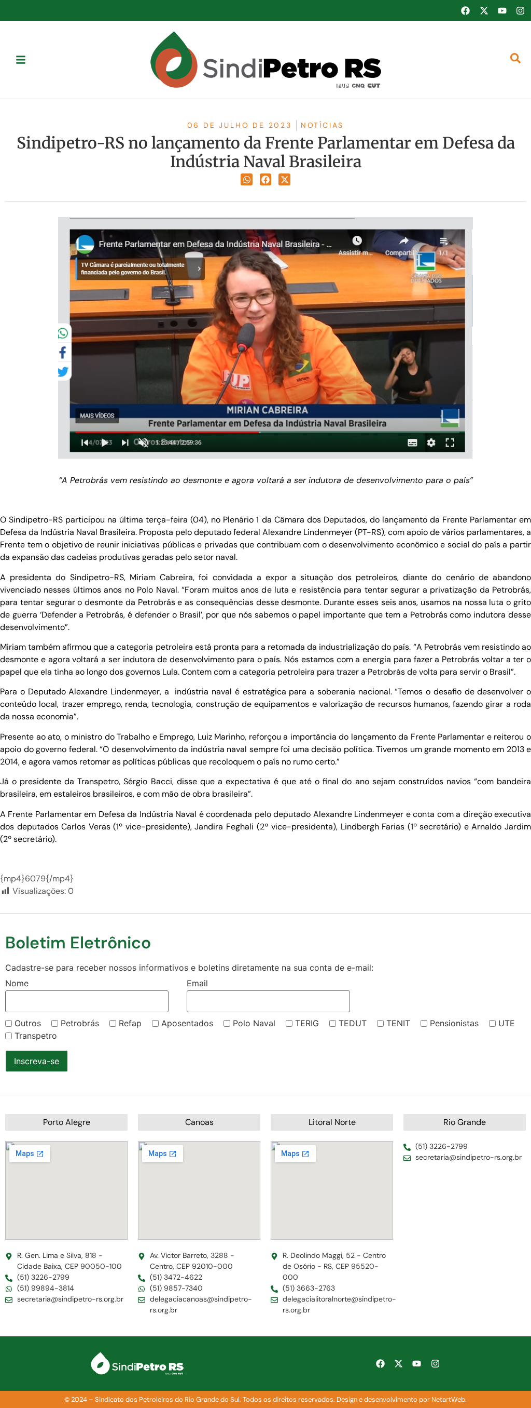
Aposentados (187, 1023)
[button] (247, 179)
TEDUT (353, 1023)
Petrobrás (80, 1023)
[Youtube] (502, 10)
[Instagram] (520, 10)
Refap (130, 1023)
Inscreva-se (36, 1061)
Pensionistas (454, 1023)
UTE (506, 1023)
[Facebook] (465, 10)
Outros (28, 1023)
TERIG (307, 1023)
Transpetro (36, 1035)
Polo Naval (254, 1023)
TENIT (398, 1023)
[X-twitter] (484, 10)
